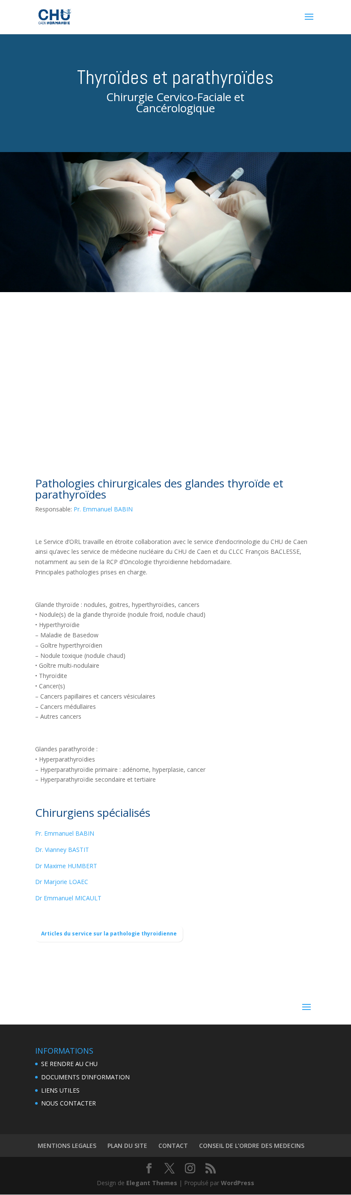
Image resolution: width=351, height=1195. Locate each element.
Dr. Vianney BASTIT (62, 849)
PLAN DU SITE (127, 1145)
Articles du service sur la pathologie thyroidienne (109, 933)
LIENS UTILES (60, 1090)
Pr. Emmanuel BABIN (103, 509)
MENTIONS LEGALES (67, 1145)
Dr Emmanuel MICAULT (68, 898)
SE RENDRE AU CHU (69, 1064)
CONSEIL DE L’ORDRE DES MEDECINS (251, 1145)
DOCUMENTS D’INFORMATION (85, 1077)
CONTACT (173, 1145)
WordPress (237, 1183)
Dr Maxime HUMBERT (66, 866)
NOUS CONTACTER (68, 1103)
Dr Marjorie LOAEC (61, 882)
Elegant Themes (151, 1183)
